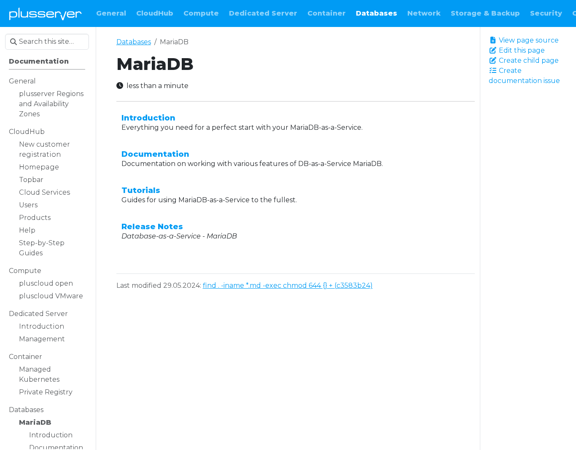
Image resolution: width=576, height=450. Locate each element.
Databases (133, 42)
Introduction (148, 118)
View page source (528, 40)
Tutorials (140, 190)
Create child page (528, 60)
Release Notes (152, 226)
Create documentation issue (524, 76)
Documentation (155, 154)
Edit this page (521, 50)
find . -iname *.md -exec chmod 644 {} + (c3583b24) (288, 285)
